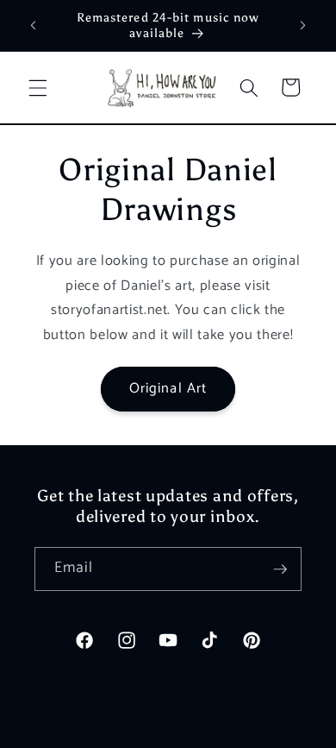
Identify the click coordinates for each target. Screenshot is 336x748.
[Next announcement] (303, 25)
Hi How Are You (139, 731)
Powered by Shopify (228, 731)
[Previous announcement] (34, 25)
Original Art (168, 388)
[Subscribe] (280, 569)
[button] (38, 87)
